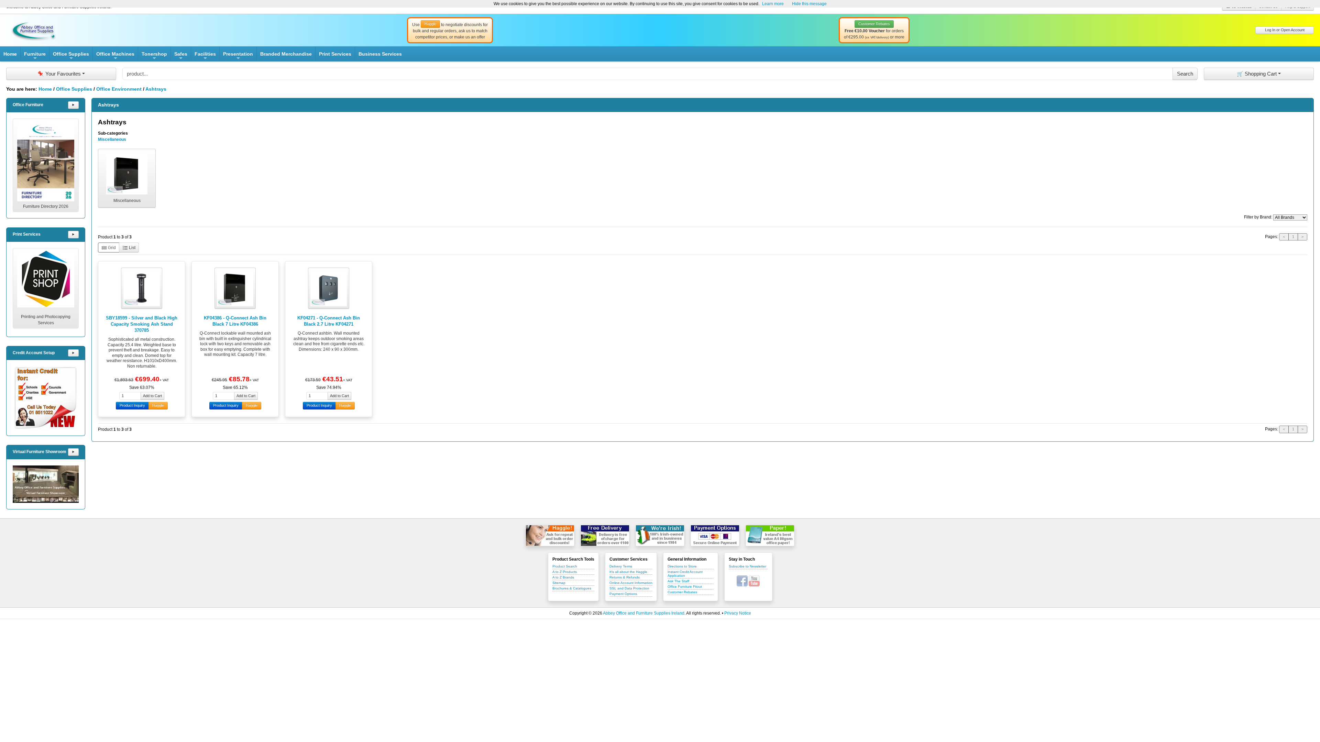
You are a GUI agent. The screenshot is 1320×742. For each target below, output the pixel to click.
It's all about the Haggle (628, 572)
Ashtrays (155, 89)
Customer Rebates (682, 592)
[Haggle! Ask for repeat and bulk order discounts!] (550, 535)
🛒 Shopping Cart (1257, 74)
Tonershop (154, 56)
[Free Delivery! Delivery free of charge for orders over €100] (605, 535)
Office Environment (119, 89)
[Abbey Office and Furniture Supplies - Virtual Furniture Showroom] (46, 484)
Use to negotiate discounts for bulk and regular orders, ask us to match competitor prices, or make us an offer (450, 31)
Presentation (238, 56)
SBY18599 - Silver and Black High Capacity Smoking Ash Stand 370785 (141, 324)
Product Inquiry (132, 405)
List (131, 247)
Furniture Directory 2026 (45, 206)
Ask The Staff (678, 581)
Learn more (773, 3)
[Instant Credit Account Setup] (46, 397)
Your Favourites (59, 74)
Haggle (158, 405)
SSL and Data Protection (629, 588)
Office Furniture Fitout (685, 586)
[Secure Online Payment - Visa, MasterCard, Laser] (715, 535)
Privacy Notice (737, 613)
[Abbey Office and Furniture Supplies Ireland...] (33, 29)
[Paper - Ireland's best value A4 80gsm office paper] (770, 535)
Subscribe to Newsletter (747, 566)
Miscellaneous (112, 139)
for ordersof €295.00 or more (874, 31)
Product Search (564, 566)
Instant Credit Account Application (685, 573)
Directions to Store (682, 566)
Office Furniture (28, 104)
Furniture (35, 56)
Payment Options (623, 594)
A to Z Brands (563, 577)
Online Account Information (630, 583)
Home (10, 54)
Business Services (380, 54)
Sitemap (558, 583)
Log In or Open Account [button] (1285, 30)
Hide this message (809, 3)
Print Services (335, 54)
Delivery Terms (620, 566)
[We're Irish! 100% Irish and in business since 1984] (660, 535)
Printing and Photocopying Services (45, 319)
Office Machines (115, 56)
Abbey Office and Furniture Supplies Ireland (643, 613)
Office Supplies (71, 56)
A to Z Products (564, 572)
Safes (180, 56)
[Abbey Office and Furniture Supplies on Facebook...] (742, 580)
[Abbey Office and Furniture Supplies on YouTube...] (754, 580)
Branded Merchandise (286, 54)
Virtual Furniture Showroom (39, 451)
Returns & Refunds (624, 577)
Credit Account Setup (34, 352)
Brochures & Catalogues (571, 588)
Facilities (205, 56)
